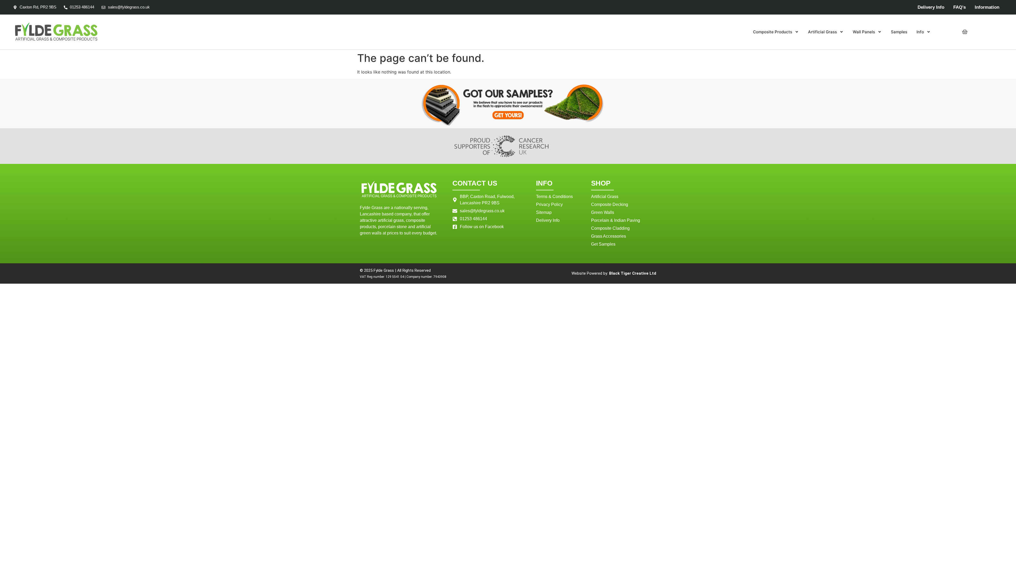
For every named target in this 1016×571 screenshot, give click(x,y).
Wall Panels (864, 31)
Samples (899, 31)
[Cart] (965, 32)
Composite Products (772, 31)
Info (920, 31)
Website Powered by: (614, 273)
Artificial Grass (822, 31)
